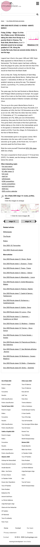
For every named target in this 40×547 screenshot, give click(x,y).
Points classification (8, 402)
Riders (3, 388)
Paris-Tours (5, 522)
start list (5, 176)
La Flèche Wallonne (7, 500)
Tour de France (26, 482)
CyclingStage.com (12, 6)
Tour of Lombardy (7, 518)
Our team (30, 528)
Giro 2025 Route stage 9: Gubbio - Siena (17, 307)
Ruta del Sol (25, 392)
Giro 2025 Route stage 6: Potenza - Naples (18, 289)
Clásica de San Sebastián (9, 507)
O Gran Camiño (26, 413)
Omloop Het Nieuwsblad (9, 460)
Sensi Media (27, 541)
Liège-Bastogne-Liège (8, 504)
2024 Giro (5, 189)
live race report (7, 166)
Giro (23, 478)
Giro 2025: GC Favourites (12, 245)
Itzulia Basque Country (28, 410)
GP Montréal (5, 514)
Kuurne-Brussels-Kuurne (9, 464)
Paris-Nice (25, 399)
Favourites (5, 392)
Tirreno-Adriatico (26, 402)
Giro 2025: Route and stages (13, 250)
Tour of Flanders (6, 486)
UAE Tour (24, 395)
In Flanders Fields (7, 478)
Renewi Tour (25, 431)
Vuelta (23, 475)
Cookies (30, 533)
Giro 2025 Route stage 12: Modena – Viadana (19, 323)
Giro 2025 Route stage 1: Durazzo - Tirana (17, 264)
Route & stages (6, 384)
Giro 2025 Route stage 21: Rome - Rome (17, 259)
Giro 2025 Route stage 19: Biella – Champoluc (19, 363)
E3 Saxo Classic (6, 475)
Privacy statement (10, 533)
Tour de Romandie (27, 421)
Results (4, 395)
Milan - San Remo (7, 471)
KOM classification (7, 399)
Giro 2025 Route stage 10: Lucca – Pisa (17, 312)
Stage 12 (12, 221)
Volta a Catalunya (27, 406)
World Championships (28, 439)
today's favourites (8, 169)
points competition (8, 184)
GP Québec (5, 511)
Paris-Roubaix (6, 489)
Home (2, 21)
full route (5, 174)
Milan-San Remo (26, 449)
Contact (6, 537)
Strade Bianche (6, 468)
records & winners (8, 186)
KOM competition (8, 181)
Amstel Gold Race (7, 496)
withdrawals (6, 179)
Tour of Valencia (26, 384)
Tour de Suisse (26, 428)
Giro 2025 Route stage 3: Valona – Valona (17, 273)
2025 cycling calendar (9, 191)
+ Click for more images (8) (20, 216)
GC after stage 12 (8, 171)
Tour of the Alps (26, 417)
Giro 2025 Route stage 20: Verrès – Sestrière (18, 368)
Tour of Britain (26, 435)
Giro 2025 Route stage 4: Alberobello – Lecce (19, 277)
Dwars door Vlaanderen (8, 482)
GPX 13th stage (31, 148)
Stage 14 (28, 221)
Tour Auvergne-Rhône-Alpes (30, 424)
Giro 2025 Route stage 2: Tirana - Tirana (17, 268)
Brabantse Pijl (6, 493)
